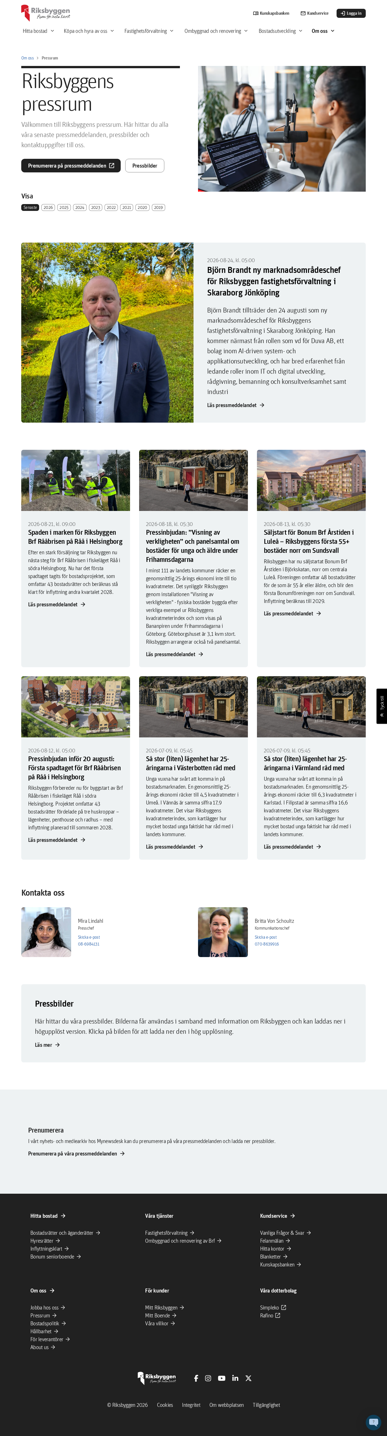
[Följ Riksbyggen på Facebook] (196, 1378)
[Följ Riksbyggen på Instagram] (208, 1378)
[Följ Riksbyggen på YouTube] (222, 1378)
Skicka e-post (89, 937)
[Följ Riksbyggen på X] (248, 1378)
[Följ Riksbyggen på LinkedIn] (235, 1378)
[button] (373, 1422)
